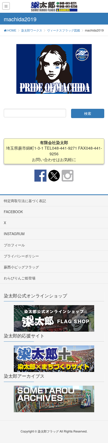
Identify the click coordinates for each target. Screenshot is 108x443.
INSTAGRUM (14, 233)
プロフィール (14, 244)
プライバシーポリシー (21, 255)
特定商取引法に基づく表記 (25, 200)
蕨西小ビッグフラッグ (21, 266)
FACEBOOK (13, 211)
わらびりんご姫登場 (19, 277)
